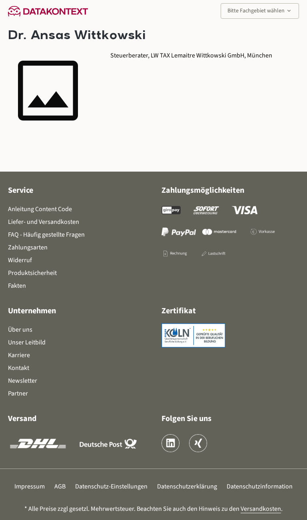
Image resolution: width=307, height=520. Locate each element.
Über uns (20, 329)
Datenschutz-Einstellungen (111, 486)
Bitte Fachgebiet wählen (259, 11)
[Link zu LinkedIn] (170, 443)
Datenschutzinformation (260, 486)
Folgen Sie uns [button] (186, 418)
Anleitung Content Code (40, 209)
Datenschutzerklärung (187, 486)
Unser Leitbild (27, 342)
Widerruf (20, 260)
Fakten (17, 285)
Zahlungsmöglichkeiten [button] (202, 190)
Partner (18, 393)
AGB (60, 486)
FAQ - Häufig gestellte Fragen (46, 234)
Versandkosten (261, 508)
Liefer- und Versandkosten (43, 221)
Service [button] (20, 190)
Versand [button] (22, 418)
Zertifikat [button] (178, 310)
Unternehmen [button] (32, 310)
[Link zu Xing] (198, 443)
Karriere (19, 355)
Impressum (29, 486)
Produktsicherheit (32, 273)
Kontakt (18, 368)
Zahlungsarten (28, 247)
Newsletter (22, 380)
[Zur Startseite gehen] (48, 11)
